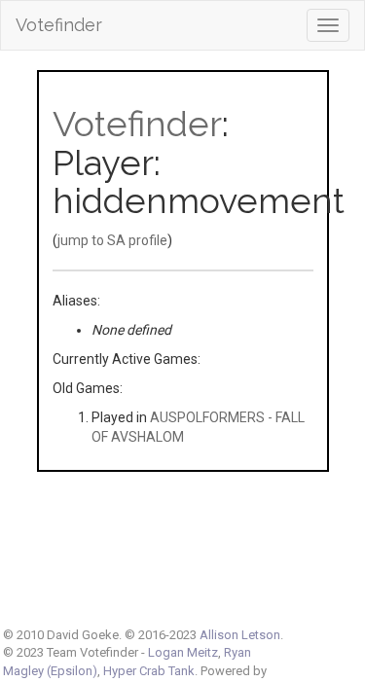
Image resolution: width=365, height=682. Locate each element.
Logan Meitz (183, 652)
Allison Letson (240, 635)
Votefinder (59, 25)
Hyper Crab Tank (149, 671)
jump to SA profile (112, 240)
